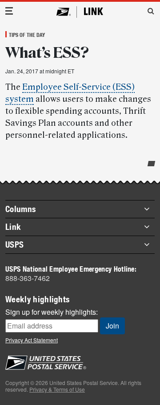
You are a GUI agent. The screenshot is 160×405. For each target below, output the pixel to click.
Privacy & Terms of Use (57, 389)
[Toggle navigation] (9, 11)
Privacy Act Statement (31, 340)
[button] (147, 11)
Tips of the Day (27, 34)
